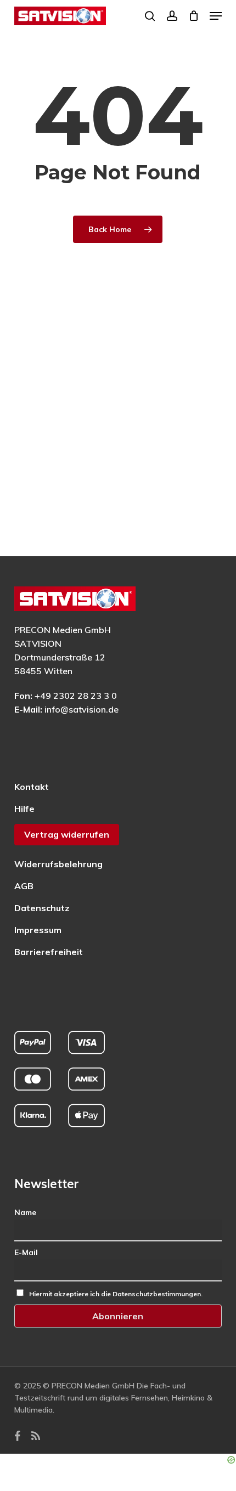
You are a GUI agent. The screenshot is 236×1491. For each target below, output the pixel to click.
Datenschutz (42, 907)
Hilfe (24, 808)
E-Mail (26, 1252)
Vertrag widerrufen (66, 834)
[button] (216, 15)
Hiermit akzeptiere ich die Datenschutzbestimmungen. (116, 1294)
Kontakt (31, 786)
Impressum (37, 929)
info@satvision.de (81, 709)
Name (25, 1212)
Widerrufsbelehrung (58, 864)
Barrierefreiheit (48, 951)
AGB (23, 885)
